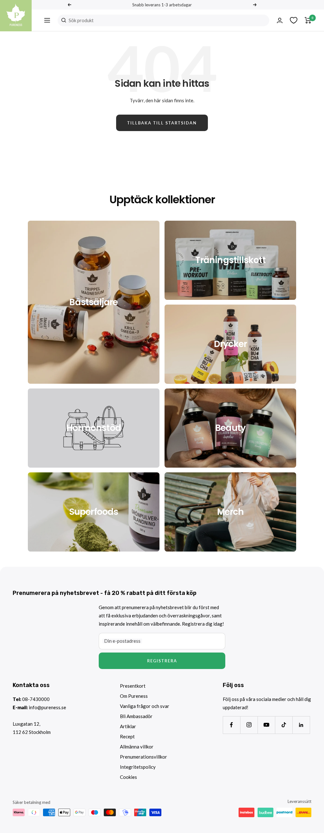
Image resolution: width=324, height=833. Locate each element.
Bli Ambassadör (136, 716)
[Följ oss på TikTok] (283, 725)
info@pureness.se (47, 707)
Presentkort (133, 686)
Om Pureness (134, 696)
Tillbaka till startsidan (162, 122)
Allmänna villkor (136, 746)
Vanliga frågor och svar (144, 706)
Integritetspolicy (138, 767)
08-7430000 (36, 699)
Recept (127, 736)
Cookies (128, 777)
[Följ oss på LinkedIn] (301, 725)
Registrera (162, 660)
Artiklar (128, 726)
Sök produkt (81, 20)
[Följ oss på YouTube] (266, 725)
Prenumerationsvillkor (143, 757)
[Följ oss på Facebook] (231, 725)
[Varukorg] (308, 20)
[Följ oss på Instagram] (249, 725)
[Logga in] (280, 20)
